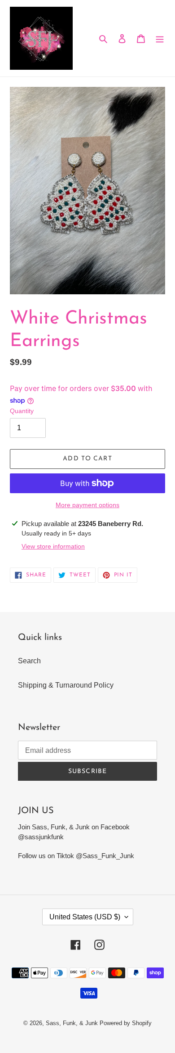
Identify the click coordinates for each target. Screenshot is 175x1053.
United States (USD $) (84, 917)
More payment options (87, 504)
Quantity (22, 410)
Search (29, 661)
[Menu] (159, 38)
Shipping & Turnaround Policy (66, 685)
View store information (53, 546)
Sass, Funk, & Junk (72, 1023)
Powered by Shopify (126, 1023)
